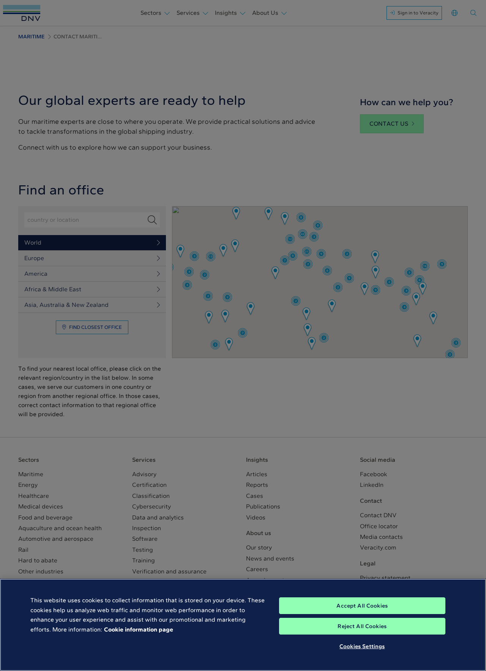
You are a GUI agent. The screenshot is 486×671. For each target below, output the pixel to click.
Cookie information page (138, 629)
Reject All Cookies (362, 626)
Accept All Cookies (362, 605)
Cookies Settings (362, 646)
